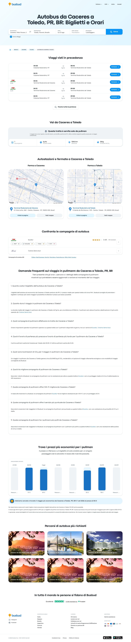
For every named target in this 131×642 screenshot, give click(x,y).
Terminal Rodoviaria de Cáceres (26, 208)
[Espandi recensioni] (118, 242)
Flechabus (53, 257)
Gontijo (47, 257)
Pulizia (39, 243)
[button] (30, 31)
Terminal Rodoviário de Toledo (84, 208)
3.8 (43, 243)
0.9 (54, 243)
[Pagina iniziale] (10, 50)
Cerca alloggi (16, 36)
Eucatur (30, 240)
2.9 (32, 243)
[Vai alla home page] (14, 4)
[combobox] (18, 31)
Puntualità (27, 243)
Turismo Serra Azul (34, 251)
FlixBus (33, 257)
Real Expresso (40, 257)
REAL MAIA (68, 257)
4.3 (18, 243)
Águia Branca (60, 257)
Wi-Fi (50, 243)
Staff (15, 243)
